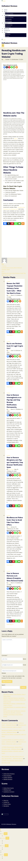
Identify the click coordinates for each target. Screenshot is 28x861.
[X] (7, 67)
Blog (3, 833)
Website (4, 673)
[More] (16, 67)
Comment (5, 655)
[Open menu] (3, 45)
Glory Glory (11, 469)
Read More (10, 335)
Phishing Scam (8, 26)
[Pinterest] (9, 67)
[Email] (14, 67)
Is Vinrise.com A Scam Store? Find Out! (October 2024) (12, 267)
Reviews (4, 838)
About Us (6, 28)
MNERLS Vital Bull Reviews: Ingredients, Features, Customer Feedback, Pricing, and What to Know (14, 699)
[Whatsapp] (11, 67)
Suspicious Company (9, 13)
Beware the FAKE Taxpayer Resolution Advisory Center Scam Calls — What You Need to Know (14, 288)
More (3, 854)
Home (5, 10)
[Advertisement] (14, 95)
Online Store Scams (8, 788)
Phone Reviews (7, 775)
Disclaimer (7, 36)
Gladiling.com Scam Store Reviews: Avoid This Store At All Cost (14, 273)
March (15, 138)
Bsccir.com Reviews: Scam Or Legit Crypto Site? (15, 346)
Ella (4, 59)
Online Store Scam (8, 24)
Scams (3, 48)
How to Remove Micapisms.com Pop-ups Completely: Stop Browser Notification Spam (15, 462)
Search (3, 685)
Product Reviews (8, 19)
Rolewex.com (6, 209)
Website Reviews (8, 21)
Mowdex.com (21, 207)
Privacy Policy (7, 34)
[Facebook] (4, 67)
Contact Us (7, 30)
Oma (9, 295)
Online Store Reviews (9, 17)
